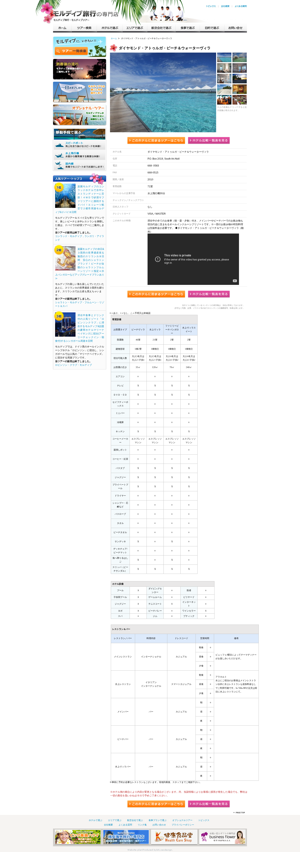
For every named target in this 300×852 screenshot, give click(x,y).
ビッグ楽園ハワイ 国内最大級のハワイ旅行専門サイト (77, 837)
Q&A (241, 6)
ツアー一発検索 (71, 51)
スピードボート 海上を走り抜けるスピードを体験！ (79, 145)
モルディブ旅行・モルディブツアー (85, 12)
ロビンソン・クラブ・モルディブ (73, 365)
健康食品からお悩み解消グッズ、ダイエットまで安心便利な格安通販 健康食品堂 (174, 837)
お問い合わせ (159, 824)
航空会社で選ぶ (161, 27)
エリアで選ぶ (135, 27)
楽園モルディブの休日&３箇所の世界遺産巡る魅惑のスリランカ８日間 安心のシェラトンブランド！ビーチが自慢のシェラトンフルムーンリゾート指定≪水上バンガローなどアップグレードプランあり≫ (79, 264)
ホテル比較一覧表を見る (209, 140)
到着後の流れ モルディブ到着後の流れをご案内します (79, 69)
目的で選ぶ (212, 27)
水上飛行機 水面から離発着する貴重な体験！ (79, 155)
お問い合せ (235, 27)
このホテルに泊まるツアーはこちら (156, 140)
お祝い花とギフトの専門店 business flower (222, 837)
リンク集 (142, 824)
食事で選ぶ (188, 27)
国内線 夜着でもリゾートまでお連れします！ (79, 165)
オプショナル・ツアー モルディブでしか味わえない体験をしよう (79, 115)
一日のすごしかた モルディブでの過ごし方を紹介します (79, 92)
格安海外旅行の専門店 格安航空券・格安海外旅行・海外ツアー (126, 837)
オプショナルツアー (182, 820)
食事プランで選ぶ (158, 820)
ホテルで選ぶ (110, 27)
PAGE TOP (239, 812)
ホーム (62, 27)
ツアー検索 (84, 27)
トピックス (211, 6)
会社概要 (225, 6)
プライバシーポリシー (183, 824)
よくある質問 (125, 824)
